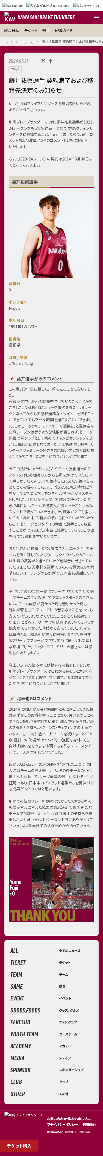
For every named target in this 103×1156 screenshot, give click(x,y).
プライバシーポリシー (62, 1124)
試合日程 (11, 30)
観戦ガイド (64, 30)
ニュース (27, 41)
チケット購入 (19, 1145)
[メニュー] (96, 17)
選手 (46, 30)
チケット (30, 30)
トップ (8, 41)
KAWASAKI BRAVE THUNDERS (46, 17)
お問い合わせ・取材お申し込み (69, 1118)
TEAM (15, 69)
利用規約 (89, 1124)
